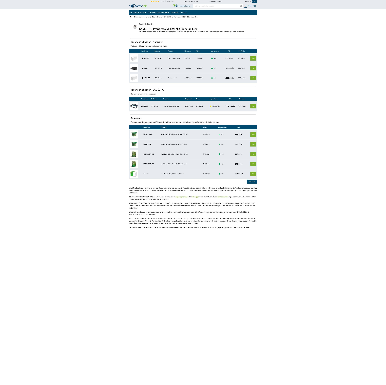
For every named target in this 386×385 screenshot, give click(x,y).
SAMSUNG (167, 17)
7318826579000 (148, 154)
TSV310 (146, 58)
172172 (145, 174)
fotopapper (196, 197)
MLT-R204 (144, 106)
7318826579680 (148, 164)
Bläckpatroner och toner (142, 17)
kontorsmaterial (222, 197)
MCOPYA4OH (147, 134)
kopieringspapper (182, 197)
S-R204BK (146, 78)
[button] (162, 1)
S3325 (145, 68)
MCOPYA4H (147, 144)
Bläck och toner (157, 17)
